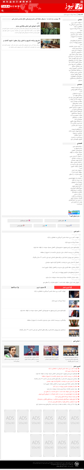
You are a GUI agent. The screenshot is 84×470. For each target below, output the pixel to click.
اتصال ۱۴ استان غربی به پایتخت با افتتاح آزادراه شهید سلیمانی (76, 158)
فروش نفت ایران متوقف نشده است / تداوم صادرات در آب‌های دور (75, 173)
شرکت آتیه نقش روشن (62, 466)
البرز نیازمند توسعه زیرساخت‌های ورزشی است (76, 89)
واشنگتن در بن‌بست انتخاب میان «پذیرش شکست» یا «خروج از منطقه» (76, 36)
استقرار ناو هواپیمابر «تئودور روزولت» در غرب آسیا (75, 42)
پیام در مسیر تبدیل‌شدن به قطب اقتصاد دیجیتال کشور (76, 196)
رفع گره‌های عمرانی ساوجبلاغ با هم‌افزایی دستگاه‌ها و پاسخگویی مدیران (76, 77)
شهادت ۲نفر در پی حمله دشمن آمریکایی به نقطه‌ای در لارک (75, 25)
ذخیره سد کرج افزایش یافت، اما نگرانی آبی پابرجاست (75, 202)
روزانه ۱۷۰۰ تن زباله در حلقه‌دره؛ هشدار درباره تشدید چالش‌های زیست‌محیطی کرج (76, 102)
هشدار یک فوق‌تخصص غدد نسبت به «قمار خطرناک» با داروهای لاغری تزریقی (75, 181)
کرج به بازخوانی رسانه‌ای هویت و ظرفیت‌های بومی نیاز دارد (75, 95)
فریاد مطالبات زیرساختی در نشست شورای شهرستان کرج (76, 137)
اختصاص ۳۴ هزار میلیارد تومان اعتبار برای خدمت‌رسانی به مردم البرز (75, 54)
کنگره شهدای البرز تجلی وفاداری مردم (28, 26)
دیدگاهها (14, 287)
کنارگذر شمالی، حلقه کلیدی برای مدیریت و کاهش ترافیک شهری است (76, 165)
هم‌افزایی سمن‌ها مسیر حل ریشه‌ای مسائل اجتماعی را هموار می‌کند (75, 66)
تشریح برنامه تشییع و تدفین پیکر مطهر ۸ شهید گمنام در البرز (21, 41)
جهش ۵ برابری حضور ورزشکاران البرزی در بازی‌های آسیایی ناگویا (75, 109)
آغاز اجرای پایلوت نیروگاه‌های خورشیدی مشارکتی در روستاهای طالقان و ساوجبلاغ (76, 189)
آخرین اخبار (66, 287)
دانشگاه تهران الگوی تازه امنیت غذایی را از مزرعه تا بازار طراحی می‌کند (76, 124)
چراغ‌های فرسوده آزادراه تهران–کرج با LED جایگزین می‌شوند (75, 131)
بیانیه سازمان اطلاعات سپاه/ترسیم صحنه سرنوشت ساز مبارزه (75, 48)
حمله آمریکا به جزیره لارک (70, 15)
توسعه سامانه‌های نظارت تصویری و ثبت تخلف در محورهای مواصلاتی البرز (76, 116)
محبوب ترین (41, 287)
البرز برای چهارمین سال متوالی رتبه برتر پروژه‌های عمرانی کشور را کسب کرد (75, 60)
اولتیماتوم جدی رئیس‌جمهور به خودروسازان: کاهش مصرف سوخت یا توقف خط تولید (76, 150)
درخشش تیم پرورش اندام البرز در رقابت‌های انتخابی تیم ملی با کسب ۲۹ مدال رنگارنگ (42, 330)
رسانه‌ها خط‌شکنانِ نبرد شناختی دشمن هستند (75, 71)
